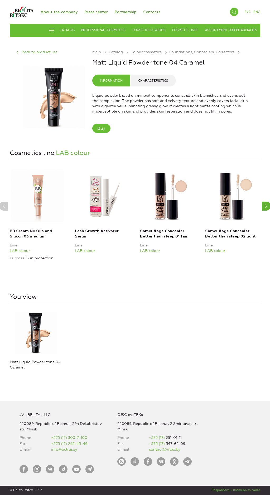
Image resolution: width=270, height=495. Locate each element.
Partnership (125, 12)
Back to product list (39, 52)
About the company (59, 12)
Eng (256, 12)
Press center (96, 12)
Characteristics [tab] (153, 80)
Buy (101, 128)
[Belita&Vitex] (21, 10)
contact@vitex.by (164, 449)
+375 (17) (157, 437)
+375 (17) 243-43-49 (69, 443)
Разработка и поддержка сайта (235, 490)
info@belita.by (64, 449)
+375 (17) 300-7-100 (69, 437)
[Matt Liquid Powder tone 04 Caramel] (54, 96)
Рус (247, 12)
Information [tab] (111, 80)
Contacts (151, 12)
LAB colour (73, 153)
